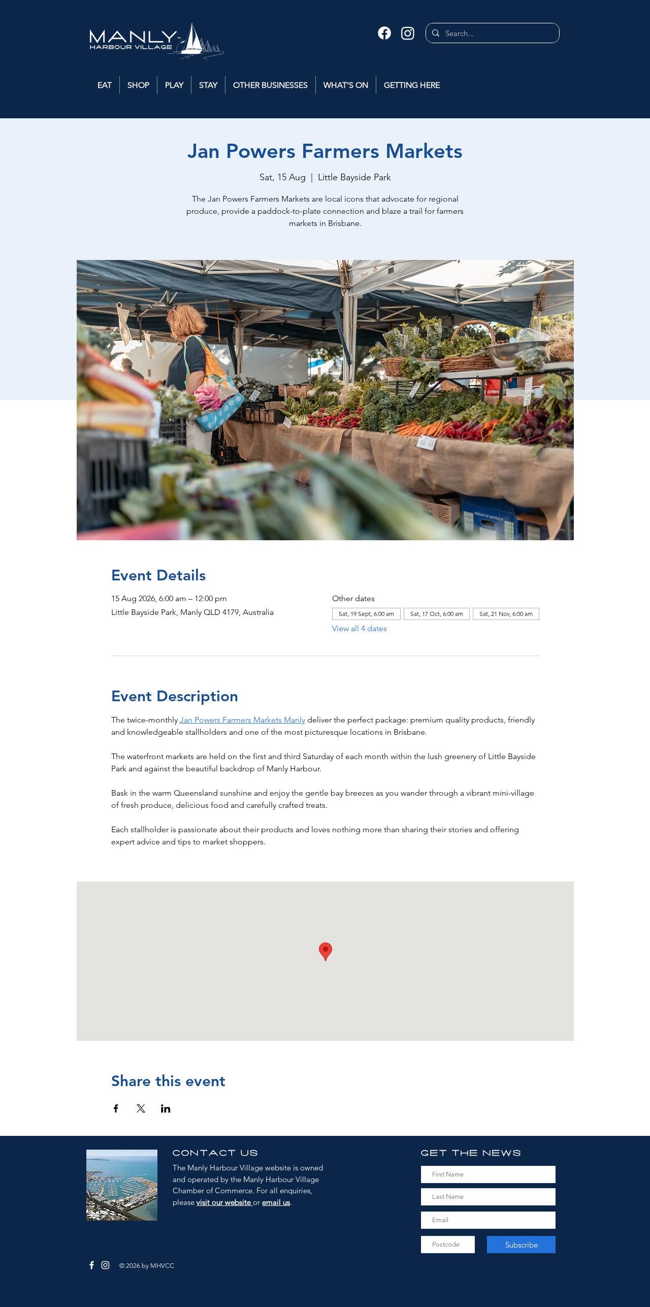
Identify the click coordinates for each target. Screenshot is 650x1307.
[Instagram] (407, 33)
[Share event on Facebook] (116, 1108)
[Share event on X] (141, 1108)
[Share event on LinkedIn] (166, 1108)
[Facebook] (384, 33)
